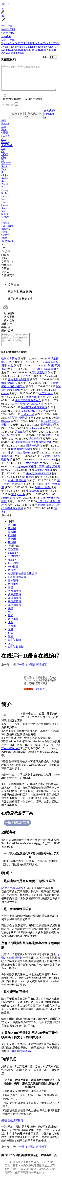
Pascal (9, 49)
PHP (27, 43)
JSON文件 (14, 563)
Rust (40, 43)
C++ (12, 43)
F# (22, 46)
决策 (10, 608)
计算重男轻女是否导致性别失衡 (33, 442)
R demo (30, 477)
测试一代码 (32, 445)
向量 (10, 629)
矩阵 (10, 636)
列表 (10, 632)
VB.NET (29, 46)
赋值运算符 (14, 601)
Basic (4, 237)
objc (17, 46)
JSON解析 (49, 114)
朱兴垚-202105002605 (38, 473)
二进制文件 (14, 556)
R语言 (52, 43)
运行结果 (9, 313)
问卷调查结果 (39, 372)
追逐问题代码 (34, 396)
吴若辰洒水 (46, 393)
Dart (46, 43)
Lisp (54, 49)
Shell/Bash (7, 145)
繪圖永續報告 (9, 383)
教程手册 (9, 316)
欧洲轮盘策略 (9, 358)
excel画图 (6, 497)
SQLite (34, 43)
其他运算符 (14, 605)
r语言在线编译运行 (12, 888)
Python (5, 43)
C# (58, 43)
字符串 (12, 625)
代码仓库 (9, 320)
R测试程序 (7, 456)
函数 (10, 622)
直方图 (12, 531)
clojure (44, 46)
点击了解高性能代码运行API (26, 115)
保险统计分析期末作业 (34, 407)
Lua (3, 49)
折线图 (12, 535)
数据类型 (13, 584)
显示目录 (6, 515)
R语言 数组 (14, 639)
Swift (37, 46)
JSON (4, 154)
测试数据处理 (48, 424)
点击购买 (28, 689)
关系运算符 (14, 594)
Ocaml (4, 205)
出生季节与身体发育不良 (29, 403)
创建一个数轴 (43, 487)
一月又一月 (27, 414)
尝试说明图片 (34, 463)
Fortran (20, 52)
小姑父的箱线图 (17, 480)
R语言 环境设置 (17, 577)
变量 (10, 587)
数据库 (12, 570)
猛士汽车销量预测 (48, 369)
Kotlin (5, 46)
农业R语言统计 (43, 470)
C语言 (4, 132)
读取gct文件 (18, 494)
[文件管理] (31, 15)
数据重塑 (13, 618)
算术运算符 (14, 591)
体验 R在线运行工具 (17, 822)
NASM (5, 217)
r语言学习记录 (16, 417)
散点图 (12, 538)
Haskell (42, 49)
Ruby (12, 46)
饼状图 (12, 542)
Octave (5, 234)
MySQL (5, 211)
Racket (5, 52)
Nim (49, 49)
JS (45, 117)
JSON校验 (7, 241)
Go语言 (19, 43)
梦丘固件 (40, 689)
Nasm (12, 52)
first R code (49, 459)
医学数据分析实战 (21, 449)
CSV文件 (13, 549)
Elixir (4, 231)
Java (3, 126)
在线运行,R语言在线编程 (22, 573)
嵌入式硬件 (50, 110)
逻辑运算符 (14, 598)
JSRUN (5, 4)
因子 (10, 643)
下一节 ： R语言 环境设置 (32, 664)
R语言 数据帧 (16, 646)
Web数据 (13, 566)
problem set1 (35, 428)
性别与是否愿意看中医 (28, 400)
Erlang (28, 49)
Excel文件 (13, 552)
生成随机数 (32, 490)
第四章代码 (21, 431)
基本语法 (13, 580)
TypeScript (7, 225)
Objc (3, 157)
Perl (15, 49)
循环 (10, 615)
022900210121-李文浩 (33, 410)
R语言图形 (27, 376)
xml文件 (12, 559)
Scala (35, 49)
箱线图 (12, 528)
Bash (21, 49)
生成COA (50, 435)
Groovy (52, 46)
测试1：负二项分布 (19, 452)
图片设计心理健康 (18, 379)
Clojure (5, 175)
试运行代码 (35, 438)
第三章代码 (8, 435)
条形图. (12, 524)
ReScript (5, 228)
